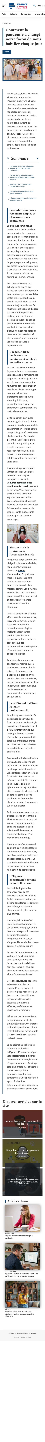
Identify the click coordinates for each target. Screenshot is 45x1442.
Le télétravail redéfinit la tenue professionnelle (21, 192)
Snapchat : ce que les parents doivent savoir (22, 1151)
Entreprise (9, 1233)
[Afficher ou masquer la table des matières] (33, 158)
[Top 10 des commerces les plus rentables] (22, 1218)
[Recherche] (34, 6)
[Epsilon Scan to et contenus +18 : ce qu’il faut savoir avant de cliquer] (22, 1256)
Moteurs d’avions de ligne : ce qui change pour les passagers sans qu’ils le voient (22, 1181)
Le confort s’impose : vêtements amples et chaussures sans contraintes (22, 168)
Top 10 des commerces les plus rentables (19, 1236)
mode (12, 375)
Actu (22, 1118)
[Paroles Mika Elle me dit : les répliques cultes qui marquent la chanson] (22, 1294)
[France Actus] (18, 5)
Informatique (22, 1177)
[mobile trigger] (4, 5)
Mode (6, 52)
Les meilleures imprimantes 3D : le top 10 (22, 1122)
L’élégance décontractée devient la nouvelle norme (23, 199)
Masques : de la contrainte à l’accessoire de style (20, 185)
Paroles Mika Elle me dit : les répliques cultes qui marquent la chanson (19, 1314)
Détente (8, 1309)
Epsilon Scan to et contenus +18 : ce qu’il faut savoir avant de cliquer (21, 1274)
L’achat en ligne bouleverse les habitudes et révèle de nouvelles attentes (22, 177)
